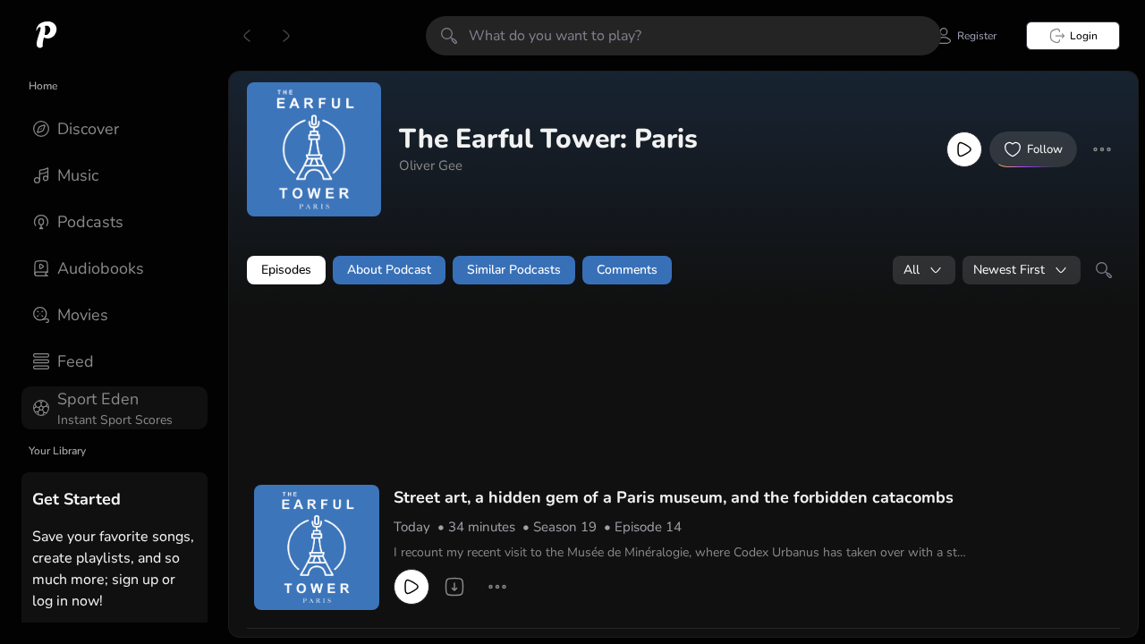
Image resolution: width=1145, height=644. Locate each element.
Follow (1045, 149)
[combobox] (924, 270)
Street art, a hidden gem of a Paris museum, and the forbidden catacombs (674, 497)
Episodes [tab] (286, 269)
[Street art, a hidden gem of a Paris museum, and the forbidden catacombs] (316, 547)
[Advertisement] (590, 346)
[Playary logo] (46, 36)
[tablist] (683, 270)
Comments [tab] (627, 269)
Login (1084, 36)
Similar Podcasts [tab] (514, 269)
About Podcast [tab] (389, 269)
